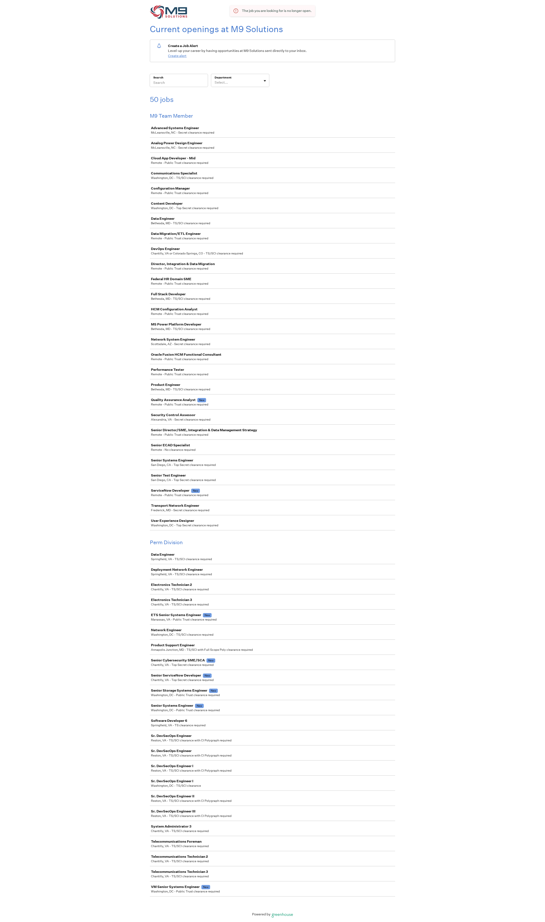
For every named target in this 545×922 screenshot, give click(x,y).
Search (158, 77)
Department (223, 77)
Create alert (177, 56)
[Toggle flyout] (264, 80)
